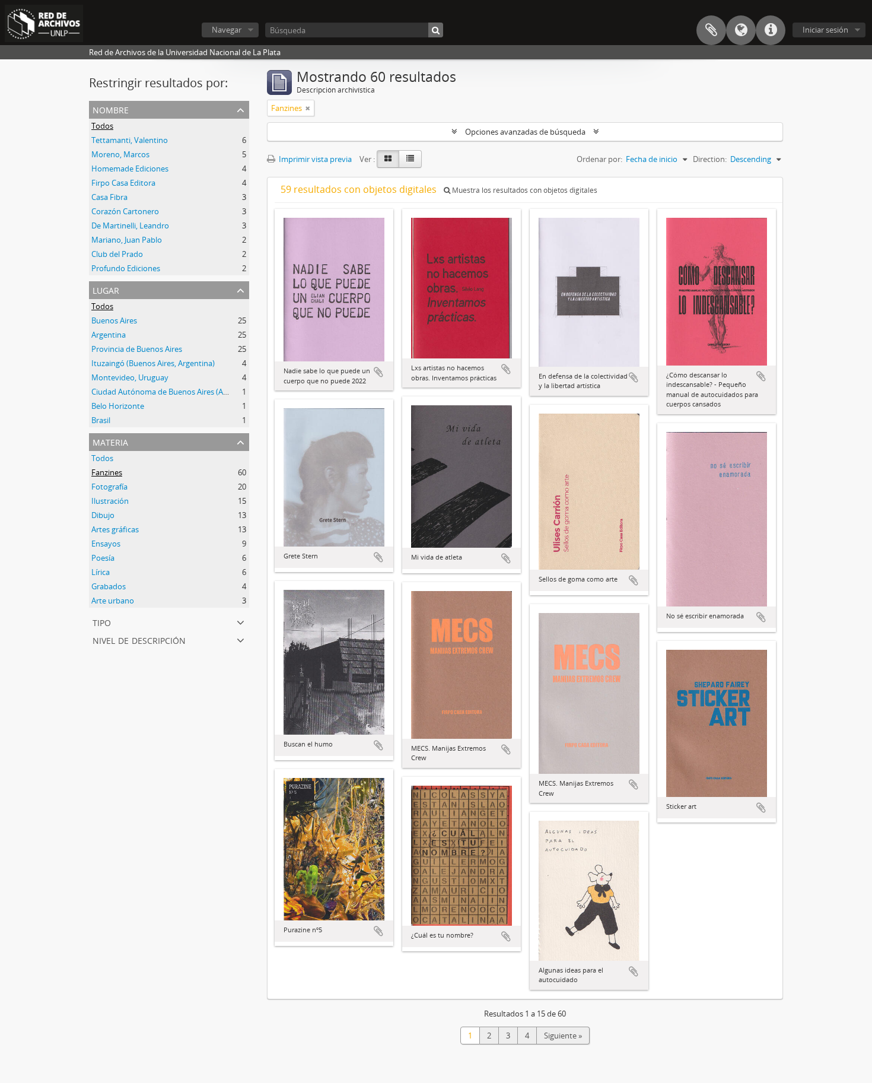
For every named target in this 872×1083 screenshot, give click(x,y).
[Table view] (410, 159)
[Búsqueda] (435, 30)
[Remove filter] (307, 108)
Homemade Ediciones (129, 168)
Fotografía (109, 486)
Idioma (741, 30)
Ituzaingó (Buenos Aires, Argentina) (153, 363)
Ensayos (105, 543)
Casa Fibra (109, 197)
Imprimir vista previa (314, 159)
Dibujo (102, 515)
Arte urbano (112, 600)
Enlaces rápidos (770, 30)
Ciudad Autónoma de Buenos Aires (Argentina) (173, 391)
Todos (102, 125)
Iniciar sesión (825, 29)
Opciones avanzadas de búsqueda (525, 131)
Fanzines (106, 472)
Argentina (108, 334)
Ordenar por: (599, 159)
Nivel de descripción (139, 639)
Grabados (108, 586)
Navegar (226, 29)
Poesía (102, 557)
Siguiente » (563, 1035)
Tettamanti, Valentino (129, 140)
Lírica (100, 572)
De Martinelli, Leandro (130, 225)
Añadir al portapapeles (378, 372)
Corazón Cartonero (125, 211)
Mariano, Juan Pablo (126, 239)
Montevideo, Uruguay (129, 377)
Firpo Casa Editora (123, 182)
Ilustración (110, 501)
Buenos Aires (114, 320)
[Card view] (388, 159)
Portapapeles (711, 30)
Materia (110, 441)
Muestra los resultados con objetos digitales (523, 190)
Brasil (100, 420)
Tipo (102, 622)
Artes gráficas (115, 529)
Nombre (111, 109)
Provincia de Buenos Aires (136, 349)
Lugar (106, 289)
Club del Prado (117, 254)
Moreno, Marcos (120, 154)
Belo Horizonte (117, 406)
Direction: (710, 159)
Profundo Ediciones (125, 268)
